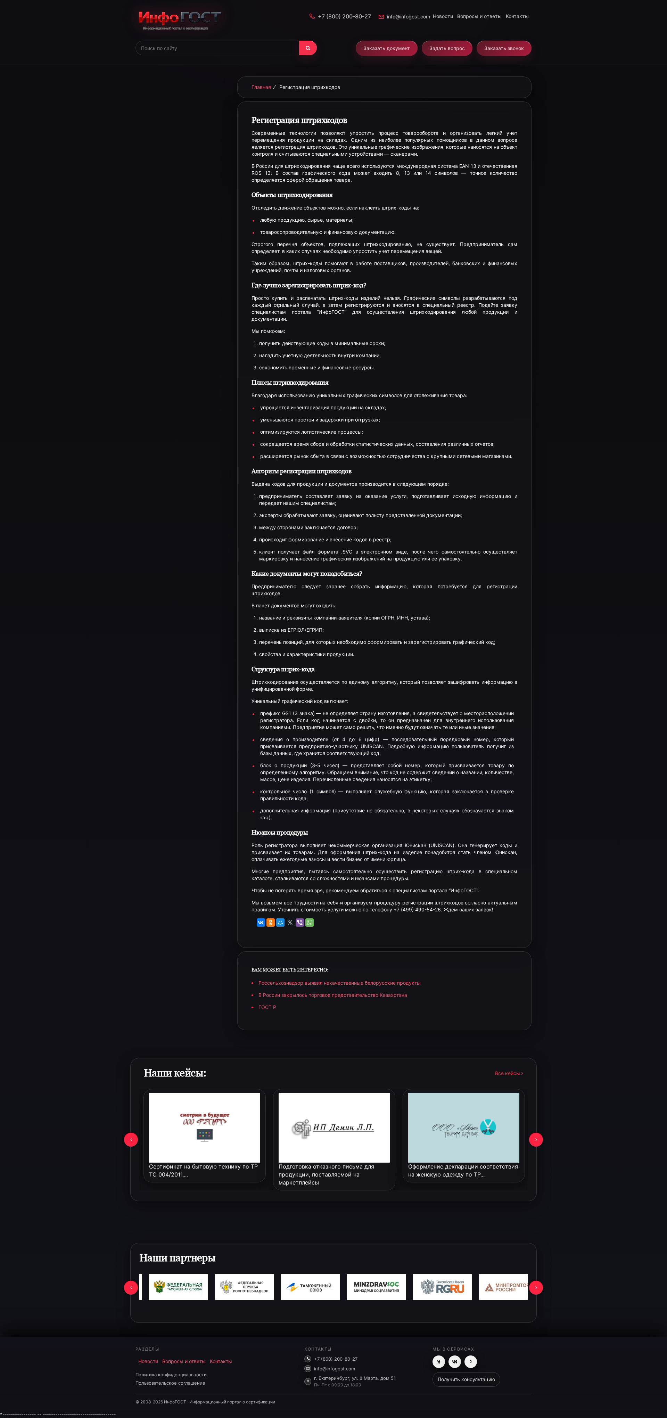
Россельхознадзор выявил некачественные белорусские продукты (339, 983)
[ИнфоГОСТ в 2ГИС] (470, 1361)
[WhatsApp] (309, 922)
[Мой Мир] (280, 922)
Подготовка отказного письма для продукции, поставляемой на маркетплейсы (326, 1174)
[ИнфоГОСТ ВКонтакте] (454, 1361)
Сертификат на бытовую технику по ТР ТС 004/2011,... (203, 1170)
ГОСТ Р (267, 1007)
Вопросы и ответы (479, 16)
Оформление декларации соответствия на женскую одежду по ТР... (463, 1170)
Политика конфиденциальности (171, 1374)
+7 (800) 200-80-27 (344, 16)
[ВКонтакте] (261, 922)
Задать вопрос (447, 48)
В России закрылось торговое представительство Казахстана (332, 995)
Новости (443, 16)
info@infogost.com (408, 16)
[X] (290, 922)
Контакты (517, 16)
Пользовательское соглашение (170, 1383)
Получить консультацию (466, 1379)
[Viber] (300, 922)
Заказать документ (386, 48)
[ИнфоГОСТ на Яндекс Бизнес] (439, 1361)
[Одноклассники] (270, 922)
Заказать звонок (504, 48)
